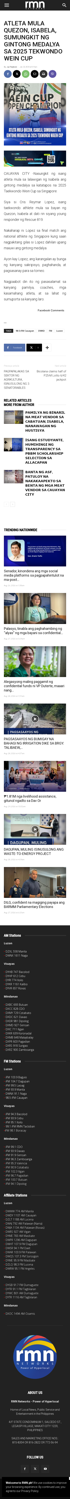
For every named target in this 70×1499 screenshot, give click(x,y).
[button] (6, 5)
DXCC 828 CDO (15, 1009)
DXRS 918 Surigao (17, 1045)
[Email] (34, 74)
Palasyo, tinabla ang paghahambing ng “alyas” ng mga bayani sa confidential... (33, 631)
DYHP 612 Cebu (15, 976)
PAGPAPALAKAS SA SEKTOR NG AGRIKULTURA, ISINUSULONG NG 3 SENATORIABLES (16, 380)
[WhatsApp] (26, 74)
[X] (17, 74)
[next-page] (12, 504)
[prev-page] (6, 504)
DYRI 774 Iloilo (14, 980)
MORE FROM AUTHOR (19, 405)
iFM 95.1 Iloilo (14, 1122)
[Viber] (52, 74)
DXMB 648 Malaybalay (19, 1037)
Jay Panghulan (12, 67)
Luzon (59, 330)
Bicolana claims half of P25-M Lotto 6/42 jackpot (51, 375)
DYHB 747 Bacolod (17, 972)
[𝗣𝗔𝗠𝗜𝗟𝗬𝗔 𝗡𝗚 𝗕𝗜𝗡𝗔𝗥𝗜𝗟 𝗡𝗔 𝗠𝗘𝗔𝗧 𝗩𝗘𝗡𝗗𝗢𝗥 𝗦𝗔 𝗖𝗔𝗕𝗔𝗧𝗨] (13, 417)
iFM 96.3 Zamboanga (19, 1159)
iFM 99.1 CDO (14, 1147)
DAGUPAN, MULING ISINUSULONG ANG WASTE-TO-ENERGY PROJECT (34, 851)
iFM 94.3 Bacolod (16, 1114)
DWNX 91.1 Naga (16, 1093)
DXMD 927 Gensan (17, 1025)
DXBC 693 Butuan (17, 1004)
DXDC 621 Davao (16, 1017)
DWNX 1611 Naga (17, 955)
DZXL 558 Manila (16, 951)
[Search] (64, 5)
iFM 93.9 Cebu (14, 1118)
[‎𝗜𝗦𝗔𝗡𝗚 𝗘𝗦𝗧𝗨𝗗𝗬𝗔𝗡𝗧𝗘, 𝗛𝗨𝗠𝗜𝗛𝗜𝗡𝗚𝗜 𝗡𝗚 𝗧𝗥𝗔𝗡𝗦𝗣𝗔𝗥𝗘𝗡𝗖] (13, 444)
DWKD (41, 330)
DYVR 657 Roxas (16, 988)
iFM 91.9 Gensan (16, 1155)
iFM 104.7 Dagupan (18, 1081)
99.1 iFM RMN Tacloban (20, 1126)
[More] (47, 347)
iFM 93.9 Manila (15, 1089)
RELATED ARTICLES (18, 400)
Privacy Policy (29, 1491)
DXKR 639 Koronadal (19, 1033)
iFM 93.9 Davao (15, 1151)
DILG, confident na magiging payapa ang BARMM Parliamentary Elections (34, 904)
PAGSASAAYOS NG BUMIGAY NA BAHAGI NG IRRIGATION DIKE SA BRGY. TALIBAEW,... (34, 743)
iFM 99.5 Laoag (15, 1085)
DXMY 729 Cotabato (18, 1013)
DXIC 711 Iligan (15, 1029)
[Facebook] (8, 74)
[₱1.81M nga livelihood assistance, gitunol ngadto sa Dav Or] (35, 776)
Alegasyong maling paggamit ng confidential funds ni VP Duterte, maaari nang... (34, 686)
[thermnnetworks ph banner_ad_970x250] (35, 159)
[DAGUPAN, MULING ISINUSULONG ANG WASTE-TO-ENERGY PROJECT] (35, 829)
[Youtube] (45, 1469)
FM (50, 330)
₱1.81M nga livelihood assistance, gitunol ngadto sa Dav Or (30, 798)
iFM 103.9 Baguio (16, 1077)
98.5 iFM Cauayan (25, 330)
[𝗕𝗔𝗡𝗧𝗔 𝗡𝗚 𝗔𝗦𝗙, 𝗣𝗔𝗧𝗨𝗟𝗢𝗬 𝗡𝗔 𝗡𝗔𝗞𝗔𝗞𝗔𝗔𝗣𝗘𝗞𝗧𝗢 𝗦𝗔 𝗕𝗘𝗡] (13, 476)
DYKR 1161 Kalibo (17, 984)
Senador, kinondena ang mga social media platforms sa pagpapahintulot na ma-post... (34, 575)
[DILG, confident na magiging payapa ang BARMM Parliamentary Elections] (35, 882)
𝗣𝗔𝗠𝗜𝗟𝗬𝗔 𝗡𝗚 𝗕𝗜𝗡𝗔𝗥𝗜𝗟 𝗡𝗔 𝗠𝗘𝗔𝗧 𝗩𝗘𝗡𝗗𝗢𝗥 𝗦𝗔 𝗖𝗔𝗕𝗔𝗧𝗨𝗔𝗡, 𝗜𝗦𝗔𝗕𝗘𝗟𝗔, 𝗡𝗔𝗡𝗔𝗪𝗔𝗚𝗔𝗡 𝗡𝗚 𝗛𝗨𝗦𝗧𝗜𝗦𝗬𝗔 (45, 421)
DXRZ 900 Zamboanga (20, 1050)
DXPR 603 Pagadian (18, 1041)
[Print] (43, 74)
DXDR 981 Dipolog (17, 1021)
